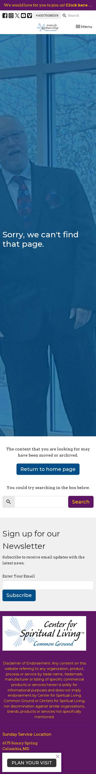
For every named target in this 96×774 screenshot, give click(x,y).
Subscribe (19, 595)
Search (81, 502)
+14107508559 (47, 15)
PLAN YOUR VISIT (32, 763)
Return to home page (48, 469)
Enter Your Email (18, 576)
